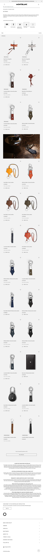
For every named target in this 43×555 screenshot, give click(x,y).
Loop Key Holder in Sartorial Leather (10, 91)
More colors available (7, 62)
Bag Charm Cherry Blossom (27, 91)
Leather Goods (11, 9)
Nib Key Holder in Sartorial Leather (28, 123)
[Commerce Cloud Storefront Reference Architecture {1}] (21, 4)
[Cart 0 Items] (39, 5)
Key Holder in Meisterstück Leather (10, 405)
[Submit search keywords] (3, 6)
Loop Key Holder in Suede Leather (10, 246)
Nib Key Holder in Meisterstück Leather (11, 278)
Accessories (5, 9)
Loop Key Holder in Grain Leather (28, 437)
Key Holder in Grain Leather (9, 182)
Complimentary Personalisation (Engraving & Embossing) (23, 1)
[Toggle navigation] (4, 4)
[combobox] (21, 7)
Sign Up (7, 508)
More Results (21, 454)
